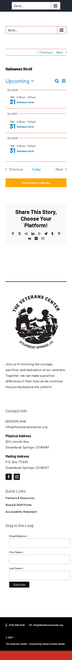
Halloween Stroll (25, 102)
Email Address (18, 536)
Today (36, 169)
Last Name (16, 568)
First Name (16, 552)
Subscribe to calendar (36, 182)
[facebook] (9, 477)
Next (59, 52)
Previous (46, 52)
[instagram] (17, 477)
